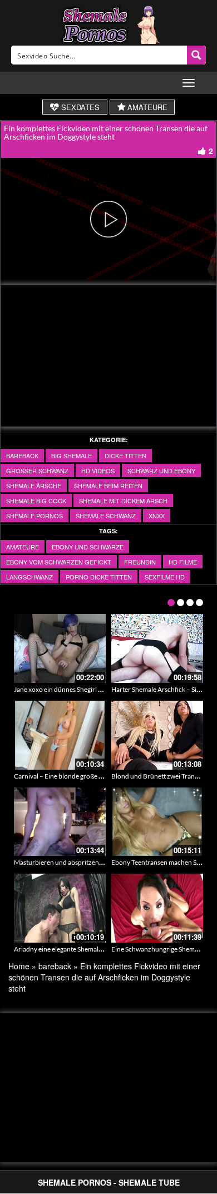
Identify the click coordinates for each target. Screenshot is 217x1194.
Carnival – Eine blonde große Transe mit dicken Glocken (94, 776)
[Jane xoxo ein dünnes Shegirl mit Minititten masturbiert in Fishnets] (60, 648)
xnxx (157, 515)
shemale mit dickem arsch (123, 500)
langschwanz (29, 576)
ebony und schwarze (88, 546)
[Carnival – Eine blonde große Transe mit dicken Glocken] (60, 735)
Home (18, 966)
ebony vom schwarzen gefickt (58, 561)
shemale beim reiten (108, 485)
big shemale (71, 455)
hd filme (183, 561)
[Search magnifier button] (196, 55)
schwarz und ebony (161, 470)
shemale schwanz (106, 515)
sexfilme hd (165, 576)
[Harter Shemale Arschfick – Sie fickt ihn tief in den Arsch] (157, 648)
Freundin (140, 561)
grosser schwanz (37, 470)
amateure (22, 546)
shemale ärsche (33, 485)
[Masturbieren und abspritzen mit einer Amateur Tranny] (60, 821)
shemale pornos (34, 515)
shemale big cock (36, 500)
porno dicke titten (99, 576)
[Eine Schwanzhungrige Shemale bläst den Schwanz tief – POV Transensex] (157, 908)
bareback (22, 455)
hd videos (98, 470)
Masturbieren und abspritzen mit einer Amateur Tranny (94, 862)
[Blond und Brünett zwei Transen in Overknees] (157, 735)
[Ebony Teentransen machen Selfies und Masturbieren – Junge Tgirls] (157, 821)
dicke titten (125, 455)
